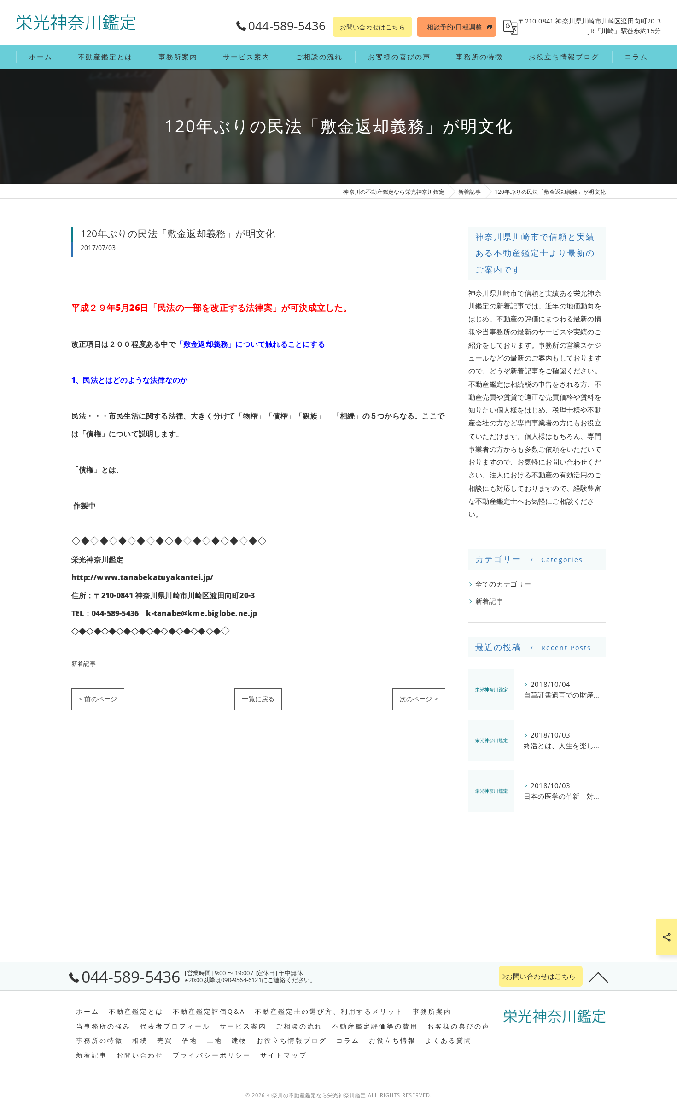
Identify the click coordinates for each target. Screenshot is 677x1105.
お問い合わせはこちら (372, 27)
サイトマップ (283, 1055)
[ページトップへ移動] (598, 976)
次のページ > (419, 698)
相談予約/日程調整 (454, 27)
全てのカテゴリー (503, 584)
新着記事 (83, 663)
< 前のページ (98, 698)
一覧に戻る (258, 698)
